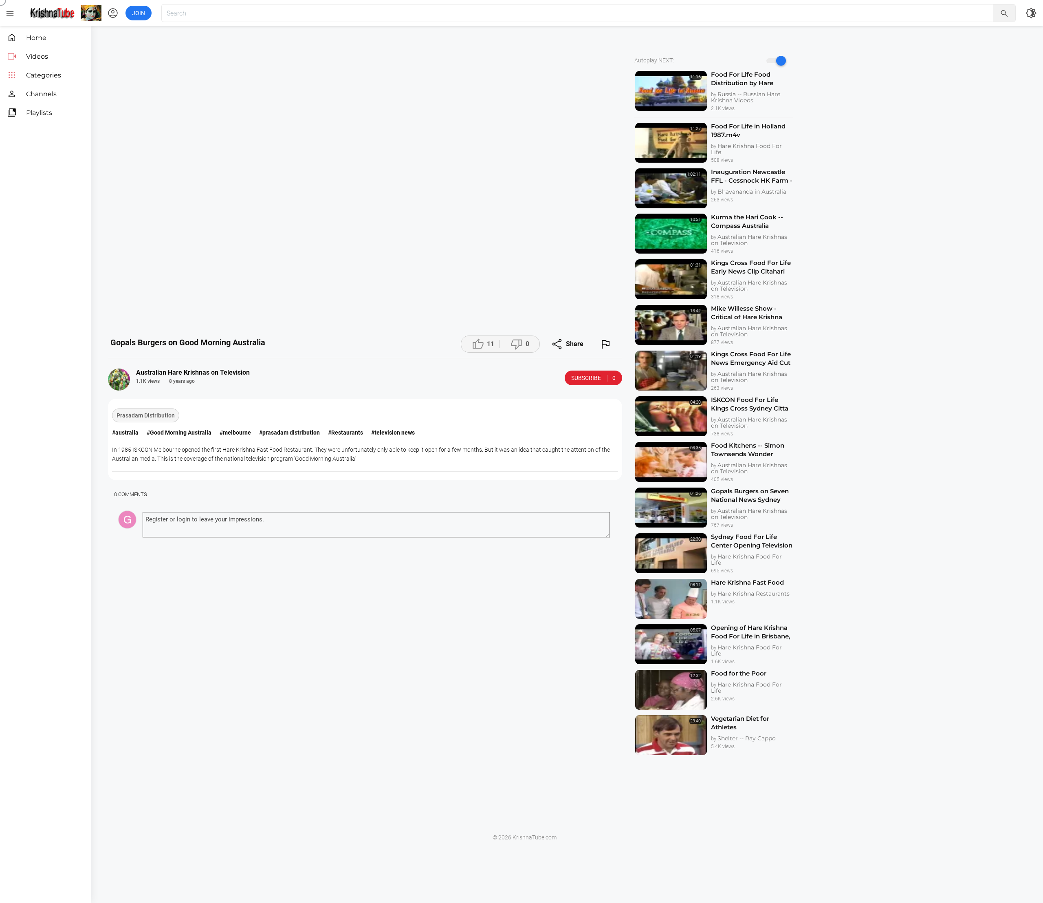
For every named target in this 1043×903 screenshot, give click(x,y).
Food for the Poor (738, 673)
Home (26, 37)
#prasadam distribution (289, 432)
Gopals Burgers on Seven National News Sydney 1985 (750, 495)
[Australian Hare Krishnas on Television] (119, 380)
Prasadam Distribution (146, 415)
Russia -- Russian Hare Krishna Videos (745, 97)
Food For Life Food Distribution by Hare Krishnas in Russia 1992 (746, 79)
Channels (32, 93)
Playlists (29, 112)
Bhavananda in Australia (751, 191)
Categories (34, 75)
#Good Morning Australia (179, 432)
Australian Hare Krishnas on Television (749, 240)
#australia (125, 432)
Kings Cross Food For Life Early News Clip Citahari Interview (751, 267)
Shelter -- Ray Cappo (746, 738)
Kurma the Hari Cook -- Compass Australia (747, 221)
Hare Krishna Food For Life (746, 149)
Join (138, 13)
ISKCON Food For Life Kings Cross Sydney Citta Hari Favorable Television (749, 404)
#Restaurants (345, 432)
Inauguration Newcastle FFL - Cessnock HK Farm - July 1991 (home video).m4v (751, 176)
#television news (393, 432)
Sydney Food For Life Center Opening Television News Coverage (751, 541)
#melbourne (235, 432)
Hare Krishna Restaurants (753, 593)
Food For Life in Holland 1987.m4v (748, 130)
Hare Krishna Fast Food (747, 582)
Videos (27, 56)
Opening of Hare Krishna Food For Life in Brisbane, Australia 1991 (750, 632)
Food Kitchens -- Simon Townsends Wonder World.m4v (747, 450)
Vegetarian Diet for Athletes (740, 723)
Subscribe (593, 378)
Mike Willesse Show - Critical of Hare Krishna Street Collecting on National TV (746, 313)
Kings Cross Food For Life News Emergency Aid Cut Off (751, 358)
